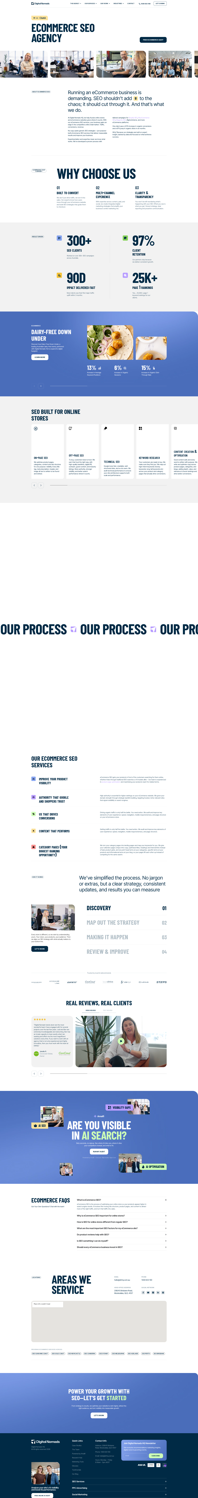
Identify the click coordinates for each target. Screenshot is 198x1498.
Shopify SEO (133, 118)
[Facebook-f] (143, 1292)
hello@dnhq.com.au (122, 1280)
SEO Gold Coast (58, 1353)
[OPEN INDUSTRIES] (123, 3)
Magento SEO (121, 120)
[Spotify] (163, 1292)
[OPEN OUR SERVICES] (96, 3)
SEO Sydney (103, 1353)
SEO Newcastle (74, 1353)
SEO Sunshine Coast (40, 1353)
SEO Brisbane (159, 1353)
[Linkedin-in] (158, 1292)
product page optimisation (111, 782)
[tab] (127, 908)
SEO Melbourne (118, 1353)
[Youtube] (148, 1292)
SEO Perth (146, 1353)
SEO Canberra (89, 1353)
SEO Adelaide (133, 1353)
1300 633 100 (146, 1280)
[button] (34, 386)
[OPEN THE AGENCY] (80, 3)
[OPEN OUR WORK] (109, 3)
